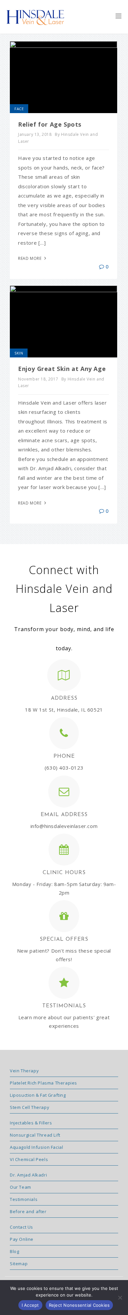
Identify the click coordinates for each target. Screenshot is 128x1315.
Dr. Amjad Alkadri (28, 1175)
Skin (18, 353)
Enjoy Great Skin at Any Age (62, 369)
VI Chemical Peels (29, 1159)
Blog (14, 1251)
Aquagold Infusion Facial (36, 1147)
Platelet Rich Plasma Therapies (43, 1083)
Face (19, 108)
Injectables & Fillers (31, 1123)
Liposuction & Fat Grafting (38, 1095)
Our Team (20, 1187)
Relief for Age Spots (49, 124)
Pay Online (21, 1239)
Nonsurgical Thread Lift (35, 1135)
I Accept (30, 1305)
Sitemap (19, 1264)
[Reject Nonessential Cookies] (120, 1297)
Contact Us (21, 1227)
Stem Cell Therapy (29, 1107)
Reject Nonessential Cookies (79, 1305)
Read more (30, 258)
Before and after (28, 1211)
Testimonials (23, 1199)
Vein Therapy (24, 1071)
